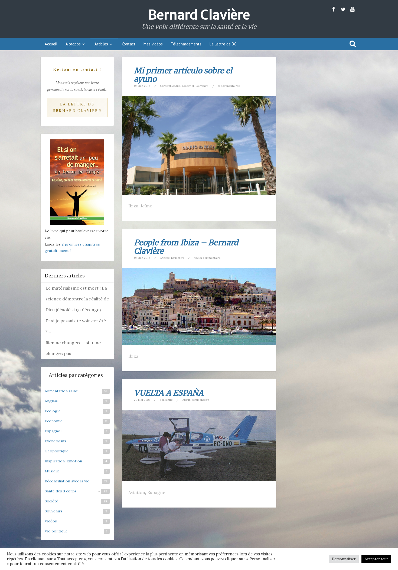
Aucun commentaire (207, 258)
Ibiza (133, 205)
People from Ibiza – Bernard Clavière (186, 247)
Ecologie (53, 411)
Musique (52, 471)
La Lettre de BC (223, 44)
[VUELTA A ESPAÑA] (199, 445)
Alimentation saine (61, 391)
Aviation (136, 492)
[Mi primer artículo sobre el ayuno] (199, 144)
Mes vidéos (153, 44)
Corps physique (170, 86)
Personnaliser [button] (343, 559)
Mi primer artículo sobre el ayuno (183, 75)
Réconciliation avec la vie (67, 481)
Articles (101, 44)
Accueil (51, 44)
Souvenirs (201, 86)
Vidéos (51, 521)
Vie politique (56, 531)
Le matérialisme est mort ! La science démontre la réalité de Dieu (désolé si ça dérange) (77, 298)
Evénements (56, 441)
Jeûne (146, 205)
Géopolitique (56, 451)
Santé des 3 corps (61, 491)
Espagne (156, 492)
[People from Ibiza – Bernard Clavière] (199, 306)
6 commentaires (229, 86)
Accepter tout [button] (376, 559)
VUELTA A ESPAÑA (169, 393)
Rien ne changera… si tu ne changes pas (73, 348)
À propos (73, 44)
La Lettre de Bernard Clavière (77, 107)
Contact (128, 44)
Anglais (164, 258)
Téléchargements (186, 44)
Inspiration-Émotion (63, 461)
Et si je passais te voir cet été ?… (75, 326)
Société (51, 501)
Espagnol (188, 86)
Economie (54, 421)
